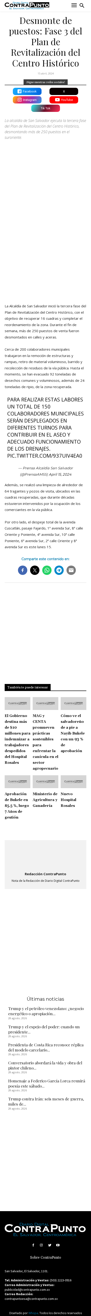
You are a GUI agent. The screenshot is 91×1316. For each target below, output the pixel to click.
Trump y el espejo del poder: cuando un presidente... (44, 1029)
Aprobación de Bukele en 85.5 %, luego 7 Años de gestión (17, 806)
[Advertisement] (45, 249)
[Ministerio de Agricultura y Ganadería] (45, 781)
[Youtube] (58, 1245)
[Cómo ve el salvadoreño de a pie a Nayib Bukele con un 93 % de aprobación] (73, 703)
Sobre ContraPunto (45, 1257)
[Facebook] (33, 1245)
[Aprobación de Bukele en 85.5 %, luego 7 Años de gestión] (17, 781)
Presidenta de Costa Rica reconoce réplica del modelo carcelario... (46, 1047)
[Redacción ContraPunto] (45, 856)
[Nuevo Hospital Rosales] (73, 781)
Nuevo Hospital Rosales (68, 800)
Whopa (33, 1313)
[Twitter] (49, 1245)
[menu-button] (74, 5)
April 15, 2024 (60, 474)
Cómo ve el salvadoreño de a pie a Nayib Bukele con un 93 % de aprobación (73, 733)
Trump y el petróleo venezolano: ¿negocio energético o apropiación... (46, 1011)
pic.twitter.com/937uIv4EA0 (44, 455)
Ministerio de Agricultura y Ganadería (45, 800)
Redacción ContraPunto (45, 873)
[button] (82, 5)
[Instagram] (41, 1245)
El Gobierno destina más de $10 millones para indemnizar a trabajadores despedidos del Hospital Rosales (17, 739)
